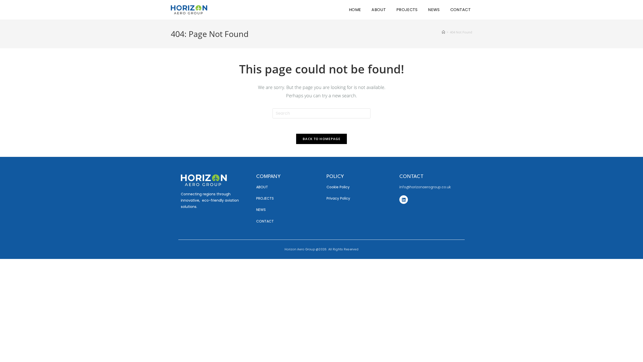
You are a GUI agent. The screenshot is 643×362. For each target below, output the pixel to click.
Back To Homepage (321, 139)
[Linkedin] (403, 199)
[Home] (443, 32)
